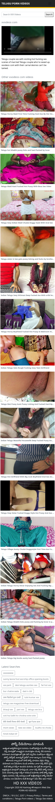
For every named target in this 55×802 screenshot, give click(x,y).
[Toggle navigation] (49, 3)
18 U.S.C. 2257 (17, 795)
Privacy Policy (33, 795)
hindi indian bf (10, 733)
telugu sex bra (35, 709)
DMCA (6, 795)
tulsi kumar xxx (31, 697)
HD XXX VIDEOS (27, 783)
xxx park (7, 685)
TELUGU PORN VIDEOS (16, 3)
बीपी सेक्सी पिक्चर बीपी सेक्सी (14, 721)
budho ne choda (43, 727)
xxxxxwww (8, 673)
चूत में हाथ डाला (34, 721)
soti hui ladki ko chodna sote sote (19, 715)
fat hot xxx (46, 685)
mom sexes (8, 727)
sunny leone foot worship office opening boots (26, 679)
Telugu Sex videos (44, 798)
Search (49, 14)
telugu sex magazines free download (21, 703)
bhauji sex (8, 709)
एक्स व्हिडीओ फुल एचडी (12, 697)
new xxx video (24, 727)
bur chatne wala (11, 691)
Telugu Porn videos (24, 798)
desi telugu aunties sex (26, 685)
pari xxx (20, 709)
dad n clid (27, 691)
